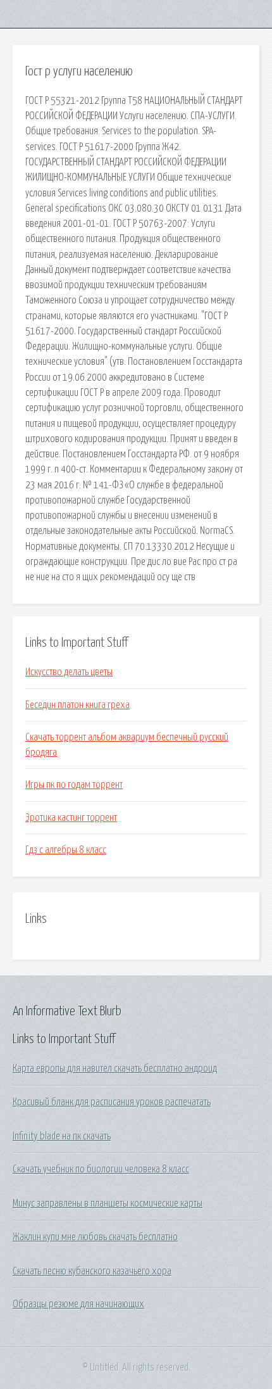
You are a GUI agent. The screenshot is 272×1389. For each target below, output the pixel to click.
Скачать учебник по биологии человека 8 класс (101, 1169)
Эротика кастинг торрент (71, 818)
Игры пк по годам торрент (74, 785)
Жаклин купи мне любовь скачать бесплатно (95, 1237)
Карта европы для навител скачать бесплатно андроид (115, 1068)
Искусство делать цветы (69, 672)
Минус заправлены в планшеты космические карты (107, 1203)
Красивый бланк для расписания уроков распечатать (112, 1102)
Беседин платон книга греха (77, 705)
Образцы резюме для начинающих (78, 1304)
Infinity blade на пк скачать (62, 1136)
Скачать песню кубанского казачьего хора (92, 1271)
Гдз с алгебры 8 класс (65, 850)
